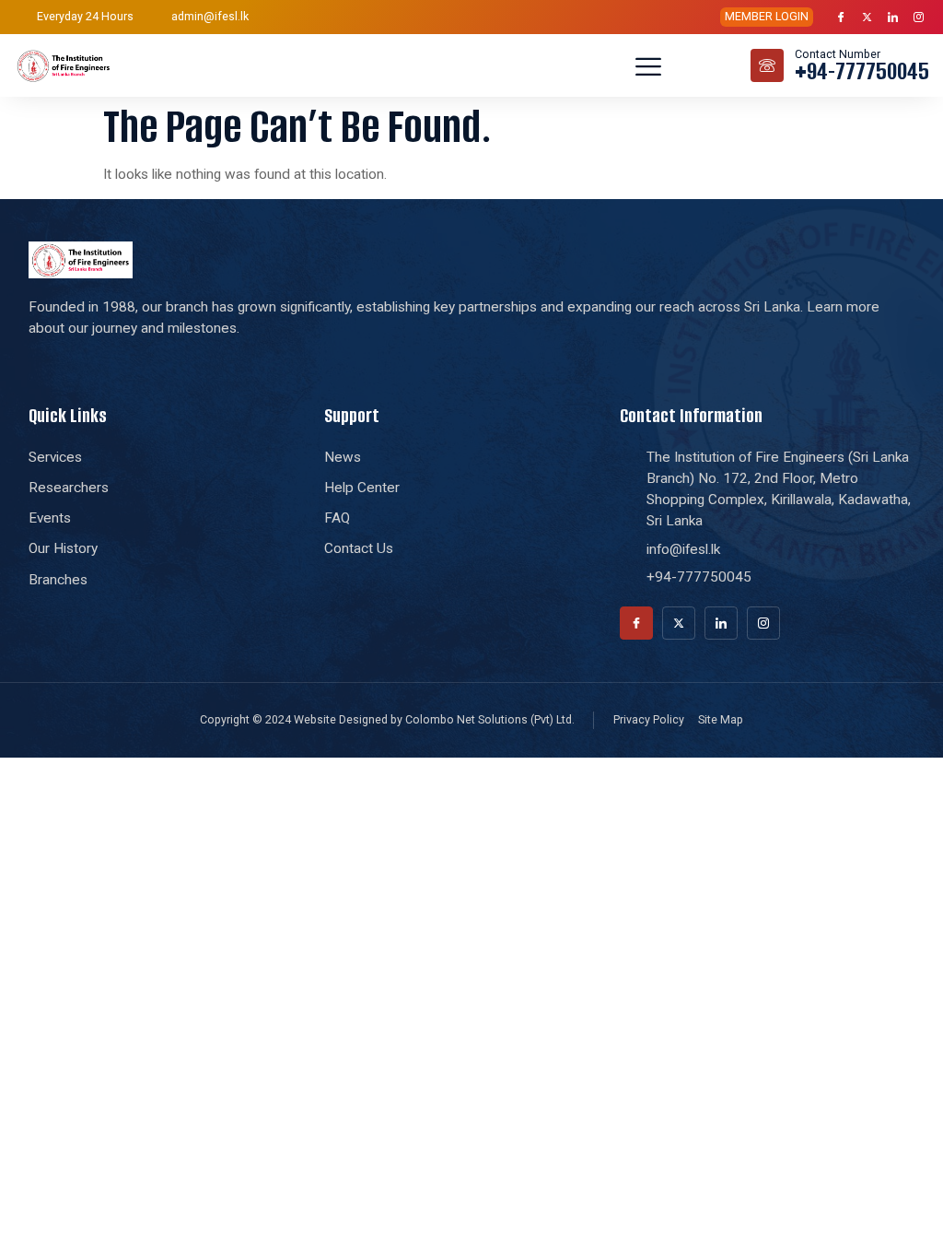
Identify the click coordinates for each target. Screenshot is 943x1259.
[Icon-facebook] (842, 17)
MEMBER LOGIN (767, 16)
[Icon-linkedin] (893, 17)
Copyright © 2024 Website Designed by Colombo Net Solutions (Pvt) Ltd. (387, 719)
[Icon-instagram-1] (919, 17)
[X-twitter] (867, 17)
